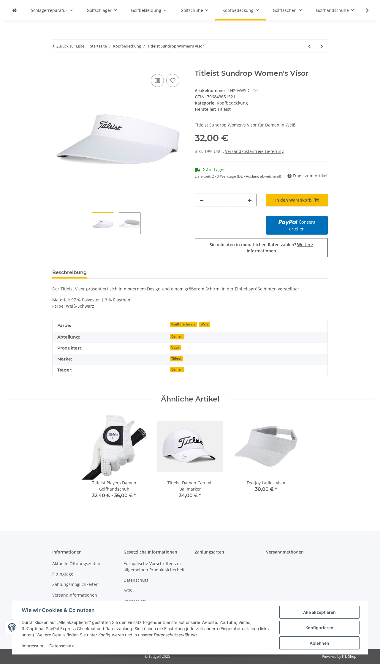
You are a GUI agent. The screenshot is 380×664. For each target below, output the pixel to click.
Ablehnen (319, 643)
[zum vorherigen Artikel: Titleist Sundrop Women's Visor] (309, 46)
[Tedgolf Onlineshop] (14, 10)
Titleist (176, 358)
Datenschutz (61, 645)
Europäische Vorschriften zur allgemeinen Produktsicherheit (154, 567)
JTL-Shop (349, 656)
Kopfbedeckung (232, 103)
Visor (175, 347)
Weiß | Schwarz (183, 324)
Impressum (32, 645)
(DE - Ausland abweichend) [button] (259, 176)
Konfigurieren (319, 627)
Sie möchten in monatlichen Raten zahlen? (261, 248)
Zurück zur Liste (70, 46)
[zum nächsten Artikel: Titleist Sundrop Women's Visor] (322, 46)
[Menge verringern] (201, 200)
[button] (363, 10)
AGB (128, 590)
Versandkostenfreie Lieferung (254, 151)
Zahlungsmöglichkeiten (75, 584)
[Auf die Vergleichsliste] (157, 80)
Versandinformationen (74, 595)
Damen (177, 336)
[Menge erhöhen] (249, 200)
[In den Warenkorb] (57, 66)
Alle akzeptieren (319, 612)
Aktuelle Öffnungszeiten (76, 563)
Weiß (204, 324)
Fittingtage (62, 574)
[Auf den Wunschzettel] (172, 80)
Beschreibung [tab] (69, 272)
